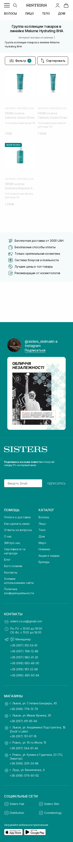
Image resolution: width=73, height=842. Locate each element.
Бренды (44, 562)
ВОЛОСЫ (10, 13)
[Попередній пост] (12, 393)
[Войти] (57, 5)
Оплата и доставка (17, 517)
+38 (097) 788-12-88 (24, 651)
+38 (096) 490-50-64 (24, 675)
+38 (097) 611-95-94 (23, 721)
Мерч (42, 543)
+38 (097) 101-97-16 (23, 736)
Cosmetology (53, 812)
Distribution (17, 812)
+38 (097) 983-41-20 (24, 657)
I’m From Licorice (26, 108)
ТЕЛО (46, 13)
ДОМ (61, 13)
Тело (42, 530)
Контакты (10, 572)
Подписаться (35, 350)
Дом (42, 536)
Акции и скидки (49, 555)
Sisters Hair (17, 804)
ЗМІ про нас (12, 543)
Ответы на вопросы (18, 530)
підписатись (56, 483)
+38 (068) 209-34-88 (24, 763)
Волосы (44, 517)
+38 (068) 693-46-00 (24, 663)
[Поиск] (15, 5)
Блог (7, 559)
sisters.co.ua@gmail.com (26, 621)
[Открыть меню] (7, 5)
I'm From (9, 108)
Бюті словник (13, 566)
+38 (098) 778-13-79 (24, 709)
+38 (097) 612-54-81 (23, 645)
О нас (8, 536)
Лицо (42, 523)
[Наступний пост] (60, 393)
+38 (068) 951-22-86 (24, 669)
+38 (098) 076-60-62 (24, 775)
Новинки (44, 549)
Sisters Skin (51, 804)
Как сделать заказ (17, 523)
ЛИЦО (29, 13)
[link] (66, 5)
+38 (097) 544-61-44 (24, 748)
